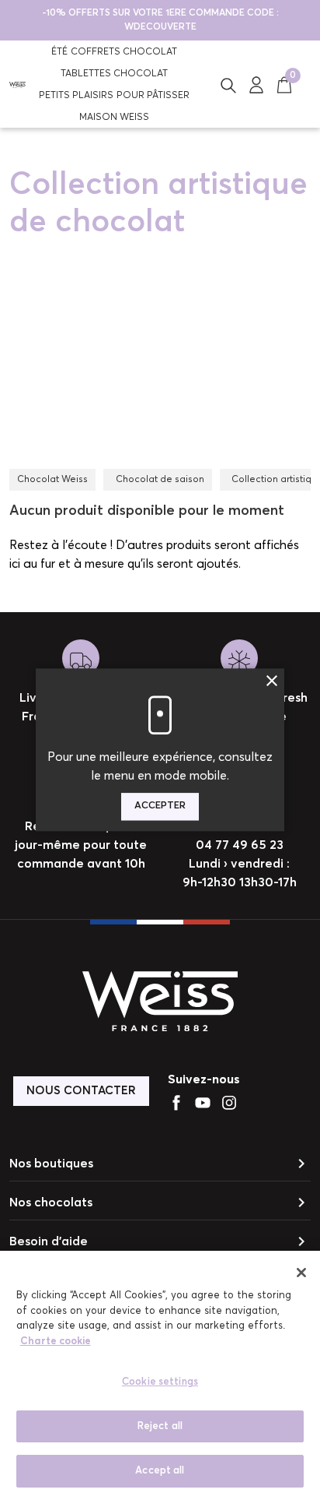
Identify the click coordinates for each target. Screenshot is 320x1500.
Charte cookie (55, 1341)
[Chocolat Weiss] (17, 84)
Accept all (159, 1471)
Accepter (160, 806)
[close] (301, 1272)
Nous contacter (81, 1091)
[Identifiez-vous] (256, 84)
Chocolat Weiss (52, 479)
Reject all (160, 1426)
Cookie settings (160, 1382)
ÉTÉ (59, 52)
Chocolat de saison (160, 479)
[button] (228, 84)
